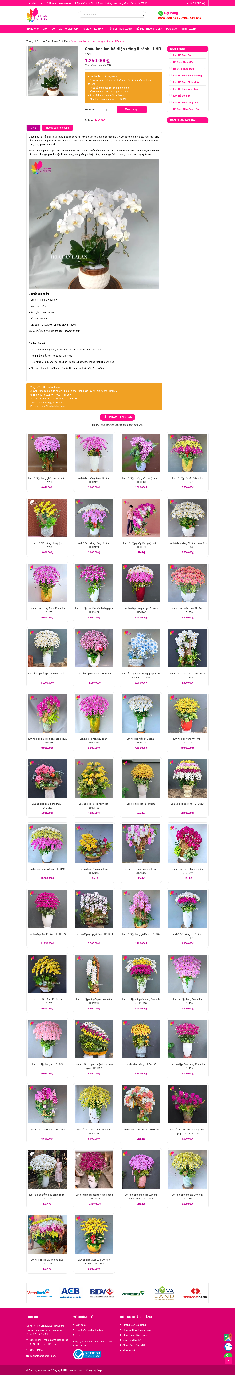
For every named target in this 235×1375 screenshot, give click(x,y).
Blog (78, 1335)
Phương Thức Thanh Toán (136, 1329)
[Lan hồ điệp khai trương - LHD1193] (47, 844)
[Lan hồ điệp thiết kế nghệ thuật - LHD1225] (141, 844)
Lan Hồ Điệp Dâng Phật (186, 102)
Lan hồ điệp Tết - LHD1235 (141, 803)
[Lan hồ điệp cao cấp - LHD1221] (188, 778)
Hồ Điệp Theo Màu (183, 68)
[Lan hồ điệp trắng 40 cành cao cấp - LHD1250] (47, 648)
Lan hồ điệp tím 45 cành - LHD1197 (47, 934)
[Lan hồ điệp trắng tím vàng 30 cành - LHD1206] (141, 974)
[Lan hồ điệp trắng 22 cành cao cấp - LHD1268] (188, 518)
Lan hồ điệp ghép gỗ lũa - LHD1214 (94, 934)
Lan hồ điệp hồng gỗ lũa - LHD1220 (141, 934)
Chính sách (188, 28)
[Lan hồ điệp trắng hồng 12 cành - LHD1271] (94, 518)
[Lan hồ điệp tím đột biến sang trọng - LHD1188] (94, 1169)
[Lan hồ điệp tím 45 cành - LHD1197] (47, 909)
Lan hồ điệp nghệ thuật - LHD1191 (141, 1129)
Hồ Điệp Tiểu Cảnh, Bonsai (188, 109)
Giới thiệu (81, 1324)
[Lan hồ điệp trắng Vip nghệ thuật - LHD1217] (94, 974)
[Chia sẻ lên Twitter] (99, 120)
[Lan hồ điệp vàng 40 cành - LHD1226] (188, 713)
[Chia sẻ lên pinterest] (102, 120)
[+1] (104, 120)
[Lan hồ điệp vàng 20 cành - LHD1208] (47, 974)
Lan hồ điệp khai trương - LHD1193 (47, 868)
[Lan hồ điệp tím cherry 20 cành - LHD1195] (188, 1039)
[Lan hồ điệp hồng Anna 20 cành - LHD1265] (47, 583)
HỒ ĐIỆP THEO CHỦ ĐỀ (148, 28)
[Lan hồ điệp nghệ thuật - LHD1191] (141, 1104)
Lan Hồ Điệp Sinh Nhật (186, 82)
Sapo (100, 1370)
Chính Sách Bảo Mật (133, 1345)
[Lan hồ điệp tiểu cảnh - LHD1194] (47, 1104)
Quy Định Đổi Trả (131, 1340)
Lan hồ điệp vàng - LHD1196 (141, 1064)
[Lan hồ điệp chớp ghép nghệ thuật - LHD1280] (141, 453)
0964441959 (64, 3)
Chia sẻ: (89, 120)
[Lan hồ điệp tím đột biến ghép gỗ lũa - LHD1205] (47, 713)
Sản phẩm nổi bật (183, 120)
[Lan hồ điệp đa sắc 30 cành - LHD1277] (188, 453)
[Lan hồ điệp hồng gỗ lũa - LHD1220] (141, 909)
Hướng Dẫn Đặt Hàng (134, 1324)
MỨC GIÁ (171, 28)
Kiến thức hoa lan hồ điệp (89, 1329)
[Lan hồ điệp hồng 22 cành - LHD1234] (94, 713)
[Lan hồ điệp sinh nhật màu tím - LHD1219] (188, 844)
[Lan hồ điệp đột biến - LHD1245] (94, 648)
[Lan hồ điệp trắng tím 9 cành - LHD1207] (188, 909)
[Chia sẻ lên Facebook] (96, 120)
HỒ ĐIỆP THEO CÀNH (120, 28)
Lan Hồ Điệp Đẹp (182, 55)
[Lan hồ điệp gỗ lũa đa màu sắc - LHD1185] (47, 1234)
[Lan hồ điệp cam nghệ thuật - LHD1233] (47, 778)
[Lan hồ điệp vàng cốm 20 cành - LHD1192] (94, 1104)
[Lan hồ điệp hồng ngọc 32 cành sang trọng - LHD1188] (141, 1169)
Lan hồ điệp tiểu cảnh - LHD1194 (47, 1129)
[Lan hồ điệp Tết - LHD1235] (141, 778)
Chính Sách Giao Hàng (134, 1335)
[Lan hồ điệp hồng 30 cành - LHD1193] (188, 974)
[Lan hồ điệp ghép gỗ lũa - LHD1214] (94, 909)
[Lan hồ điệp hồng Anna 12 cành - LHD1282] (94, 453)
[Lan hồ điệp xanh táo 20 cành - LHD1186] (188, 1169)
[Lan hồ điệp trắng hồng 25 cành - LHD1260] (141, 583)
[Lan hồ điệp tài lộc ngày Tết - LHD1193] (94, 778)
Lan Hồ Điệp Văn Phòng (186, 88)
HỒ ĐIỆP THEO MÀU (93, 28)
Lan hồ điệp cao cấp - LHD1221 (187, 803)
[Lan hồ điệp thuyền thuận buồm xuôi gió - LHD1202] (94, 1039)
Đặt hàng (170, 12)
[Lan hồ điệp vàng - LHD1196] (141, 1039)
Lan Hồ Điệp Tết (182, 95)
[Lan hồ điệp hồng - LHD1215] (47, 1039)
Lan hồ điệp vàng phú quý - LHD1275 (33, 1363)
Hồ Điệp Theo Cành (184, 62)
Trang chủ (32, 28)
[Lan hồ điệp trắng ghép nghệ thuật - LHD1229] (188, 648)
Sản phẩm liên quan (117, 417)
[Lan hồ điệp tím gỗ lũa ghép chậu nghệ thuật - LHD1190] (188, 1104)
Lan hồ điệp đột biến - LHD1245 (94, 673)
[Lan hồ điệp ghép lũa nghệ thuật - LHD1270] (141, 518)
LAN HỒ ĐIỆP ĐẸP (68, 28)
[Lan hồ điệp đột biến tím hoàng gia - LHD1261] (94, 583)
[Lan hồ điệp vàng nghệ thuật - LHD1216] (94, 844)
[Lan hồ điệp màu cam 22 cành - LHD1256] (188, 583)
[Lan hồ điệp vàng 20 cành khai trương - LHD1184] (94, 1234)
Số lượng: (90, 109)
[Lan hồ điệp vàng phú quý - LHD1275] (47, 518)
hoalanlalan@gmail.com (43, 1355)
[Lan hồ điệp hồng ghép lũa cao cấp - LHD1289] (47, 453)
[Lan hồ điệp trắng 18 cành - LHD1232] (141, 713)
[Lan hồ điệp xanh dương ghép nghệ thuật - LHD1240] (141, 648)
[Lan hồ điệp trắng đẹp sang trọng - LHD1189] (47, 1169)
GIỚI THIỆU (49, 28)
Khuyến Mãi (128, 1350)
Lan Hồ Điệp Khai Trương (187, 75)
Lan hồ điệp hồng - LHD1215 (47, 1064)
